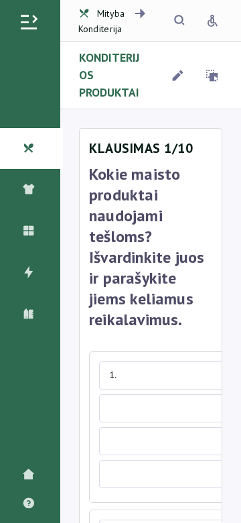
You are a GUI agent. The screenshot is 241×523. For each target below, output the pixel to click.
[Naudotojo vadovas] (32, 504)
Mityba (111, 13)
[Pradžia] (32, 475)
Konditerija (100, 29)
